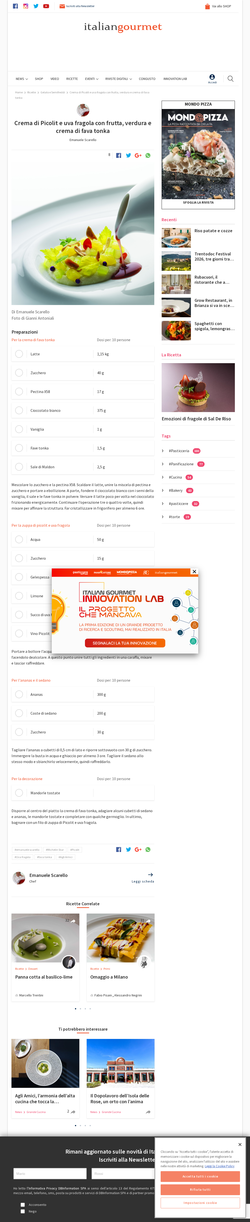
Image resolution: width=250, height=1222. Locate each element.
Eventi (90, 78)
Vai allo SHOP (221, 6)
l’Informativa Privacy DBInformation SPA (57, 1188)
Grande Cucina (36, 1112)
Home (19, 92)
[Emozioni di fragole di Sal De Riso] (198, 387)
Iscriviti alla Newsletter (80, 6)
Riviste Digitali (117, 78)
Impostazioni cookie (200, 1203)
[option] (45, 957)
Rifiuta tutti (200, 1190)
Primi (107, 969)
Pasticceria (185, 450)
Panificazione (187, 463)
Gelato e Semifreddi (53, 92)
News (20, 78)
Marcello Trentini (31, 995)
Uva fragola (23, 857)
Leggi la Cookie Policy (219, 1166)
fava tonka (45, 857)
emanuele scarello (27, 849)
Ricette (31, 92)
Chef (32, 881)
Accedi (212, 82)
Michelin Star (55, 849)
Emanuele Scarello (83, 140)
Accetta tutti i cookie (200, 1176)
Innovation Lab (175, 78)
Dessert (33, 969)
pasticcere (184, 503)
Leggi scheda (143, 881)
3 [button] (85, 1008)
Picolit (75, 849)
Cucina (181, 477)
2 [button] (80, 1008)
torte (180, 516)
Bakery (181, 490)
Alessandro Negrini (128, 995)
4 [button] (90, 1008)
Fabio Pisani (103, 995)
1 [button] (75, 1008)
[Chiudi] (240, 1144)
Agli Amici (66, 857)
